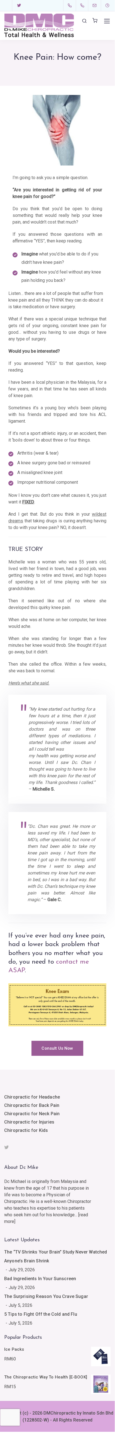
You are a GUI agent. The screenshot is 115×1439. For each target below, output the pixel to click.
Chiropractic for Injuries (29, 1122)
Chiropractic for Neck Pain (32, 1113)
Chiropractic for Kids (26, 1130)
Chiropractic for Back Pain (31, 1105)
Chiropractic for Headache (32, 1097)
